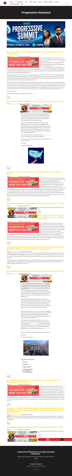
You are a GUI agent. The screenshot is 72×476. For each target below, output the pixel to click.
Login (67, 2)
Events (35, 1)
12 (67, 439)
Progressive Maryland (15, 251)
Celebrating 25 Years (48, 1)
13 (70, 439)
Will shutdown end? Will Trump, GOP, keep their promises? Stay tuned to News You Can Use (34, 381)
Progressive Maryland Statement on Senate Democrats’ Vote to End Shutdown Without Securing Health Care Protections (35, 248)
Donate (40, 1)
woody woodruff (14, 56)
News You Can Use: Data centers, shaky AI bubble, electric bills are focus (34, 173)
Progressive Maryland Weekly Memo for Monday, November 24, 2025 (35, 101)
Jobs (22, 4)
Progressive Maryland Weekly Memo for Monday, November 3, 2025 (35, 427)
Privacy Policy (41, 456)
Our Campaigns (19, 1)
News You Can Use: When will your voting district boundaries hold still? (51, 217)
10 (62, 439)
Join (26, 1)
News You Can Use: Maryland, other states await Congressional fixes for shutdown (35, 53)
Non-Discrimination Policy (29, 456)
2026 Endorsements (14, 4)
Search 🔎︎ (56, 1)
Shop (31, 1)
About (11, 1)
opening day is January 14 (55, 61)
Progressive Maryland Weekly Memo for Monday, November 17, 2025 (35, 203)
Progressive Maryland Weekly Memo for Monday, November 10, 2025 (35, 271)
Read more (9, 96)
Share (8, 97)
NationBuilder (38, 469)
